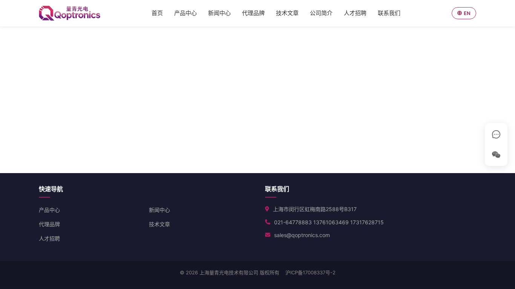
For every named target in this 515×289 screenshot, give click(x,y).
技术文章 (287, 13)
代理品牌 (253, 13)
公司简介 (321, 13)
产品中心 (185, 13)
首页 (157, 13)
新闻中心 (219, 13)
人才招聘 (355, 13)
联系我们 (389, 13)
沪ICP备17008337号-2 (310, 272)
